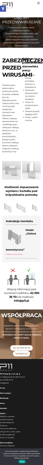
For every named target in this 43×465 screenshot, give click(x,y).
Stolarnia (3, 426)
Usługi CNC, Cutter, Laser (10, 432)
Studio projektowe (7, 435)
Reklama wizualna (7, 416)
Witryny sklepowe (7, 446)
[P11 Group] (7, 7)
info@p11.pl (21, 353)
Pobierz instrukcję (14, 254)
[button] (3, 9)
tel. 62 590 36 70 (21, 348)
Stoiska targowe (6, 419)
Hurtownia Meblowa (8, 429)
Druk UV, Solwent (7, 438)
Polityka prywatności (21, 458)
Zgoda (22, 461)
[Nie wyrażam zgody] (40, 457)
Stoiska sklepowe (7, 422)
